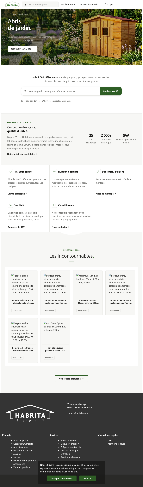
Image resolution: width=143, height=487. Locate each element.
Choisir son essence (70, 46)
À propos (109, 4)
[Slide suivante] (24, 60)
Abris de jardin (20, 440)
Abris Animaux (20, 447)
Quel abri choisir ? (70, 443)
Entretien (65, 454)
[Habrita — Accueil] (12, 4)
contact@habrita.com (77, 413)
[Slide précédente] (18, 60)
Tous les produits (21, 467)
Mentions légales (116, 443)
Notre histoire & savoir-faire (21, 154)
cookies (62, 465)
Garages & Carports (23, 443)
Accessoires (19, 464)
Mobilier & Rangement (24, 460)
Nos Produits (66, 4)
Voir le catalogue (16, 193)
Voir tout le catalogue (70, 378)
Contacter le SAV (16, 227)
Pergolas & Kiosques (23, 450)
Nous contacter (59, 227)
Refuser (88, 478)
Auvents (17, 454)
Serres (16, 457)
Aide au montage (69, 450)
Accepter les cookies (61, 478)
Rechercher (109, 91)
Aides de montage (105, 193)
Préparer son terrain (71, 447)
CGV (110, 440)
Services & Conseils (88, 4)
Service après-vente (70, 457)
